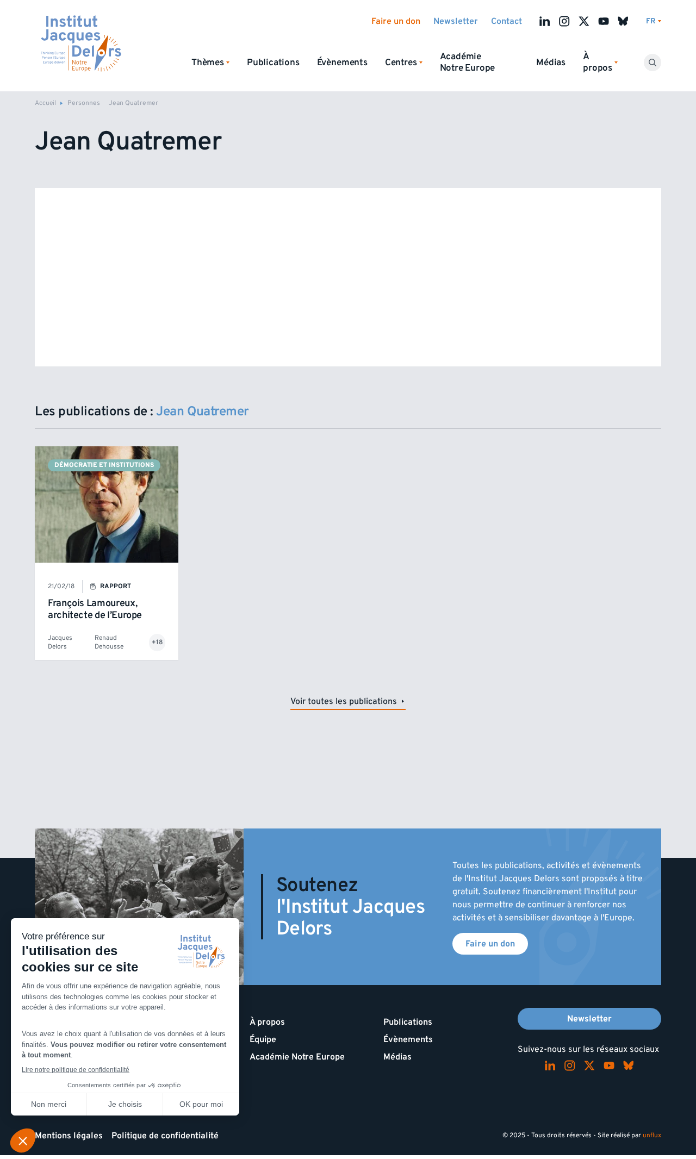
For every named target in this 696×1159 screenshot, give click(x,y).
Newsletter (455, 21)
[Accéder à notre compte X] (584, 21)
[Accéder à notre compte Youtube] (603, 21)
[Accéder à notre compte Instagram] (564, 21)
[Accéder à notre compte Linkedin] (544, 21)
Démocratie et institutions (104, 465)
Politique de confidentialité (165, 1136)
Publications (273, 62)
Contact (506, 21)
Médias (551, 62)
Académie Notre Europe (467, 62)
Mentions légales (69, 1136)
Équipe (263, 1039)
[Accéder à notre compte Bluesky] (623, 21)
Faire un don (395, 21)
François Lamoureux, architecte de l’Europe (95, 609)
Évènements (342, 62)
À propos (267, 1022)
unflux (652, 1135)
